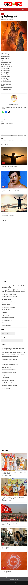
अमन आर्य (4, 475)
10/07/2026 (9, 475)
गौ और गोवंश (23, 577)
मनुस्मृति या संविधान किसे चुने (7, 320)
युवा (2, 543)
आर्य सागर (4, 548)
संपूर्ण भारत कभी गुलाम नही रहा (13, 579)
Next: (11, 139)
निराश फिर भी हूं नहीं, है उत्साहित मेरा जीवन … (10, 166)
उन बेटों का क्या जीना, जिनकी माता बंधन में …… (10, 190)
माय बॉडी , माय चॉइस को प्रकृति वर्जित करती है (9, 296)
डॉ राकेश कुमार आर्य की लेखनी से (6, 519)
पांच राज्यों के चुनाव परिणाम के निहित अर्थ (8, 307)
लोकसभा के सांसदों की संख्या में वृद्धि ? (8, 317)
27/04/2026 (12, 168)
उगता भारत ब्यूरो (5, 191)
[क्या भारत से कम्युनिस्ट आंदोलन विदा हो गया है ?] (14, 512)
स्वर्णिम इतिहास (13, 577)
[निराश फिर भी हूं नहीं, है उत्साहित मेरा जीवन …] (14, 156)
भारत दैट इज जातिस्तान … (6, 304)
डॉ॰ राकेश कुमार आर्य (5, 19)
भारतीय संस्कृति (9, 577)
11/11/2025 (12, 215)
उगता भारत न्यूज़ (4, 468)
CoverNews (11, 582)
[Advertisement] (14, 266)
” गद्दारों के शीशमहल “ (5, 315)
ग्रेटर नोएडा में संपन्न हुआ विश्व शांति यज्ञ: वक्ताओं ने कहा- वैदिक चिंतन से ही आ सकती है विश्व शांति (13, 286)
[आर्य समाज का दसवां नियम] (14, 561)
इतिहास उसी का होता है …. (7, 214)
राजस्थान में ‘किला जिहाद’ (6, 325)
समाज (20, 577)
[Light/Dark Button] (23, 9)
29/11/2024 (11, 19)
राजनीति (14, 519)
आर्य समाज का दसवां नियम (6, 299)
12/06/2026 (12, 524)
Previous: (13, 135)
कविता (2, 14)
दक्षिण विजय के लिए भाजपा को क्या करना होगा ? (10, 302)
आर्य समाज (3, 567)
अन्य (17, 579)
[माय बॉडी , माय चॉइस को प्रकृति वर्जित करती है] (14, 537)
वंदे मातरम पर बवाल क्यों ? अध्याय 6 (6, 127)
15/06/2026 (9, 500)
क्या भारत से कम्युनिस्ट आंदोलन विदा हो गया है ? (10, 294)
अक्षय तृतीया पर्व (4, 312)
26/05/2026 (9, 548)
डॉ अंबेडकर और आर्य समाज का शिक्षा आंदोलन (9, 323)
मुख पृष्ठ (3, 577)
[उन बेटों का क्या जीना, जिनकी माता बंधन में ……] (14, 179)
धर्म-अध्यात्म (17, 577)
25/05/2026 (9, 573)
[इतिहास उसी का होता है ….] (14, 203)
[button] (2, 9)
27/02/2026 (10, 191)
